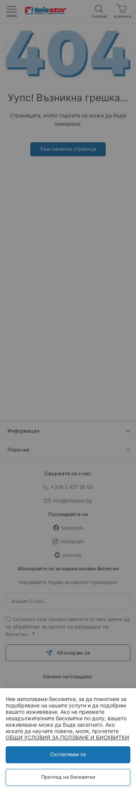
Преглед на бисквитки (68, 777)
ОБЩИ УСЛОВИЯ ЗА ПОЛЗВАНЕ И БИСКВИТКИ (67, 737)
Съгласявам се (68, 754)
